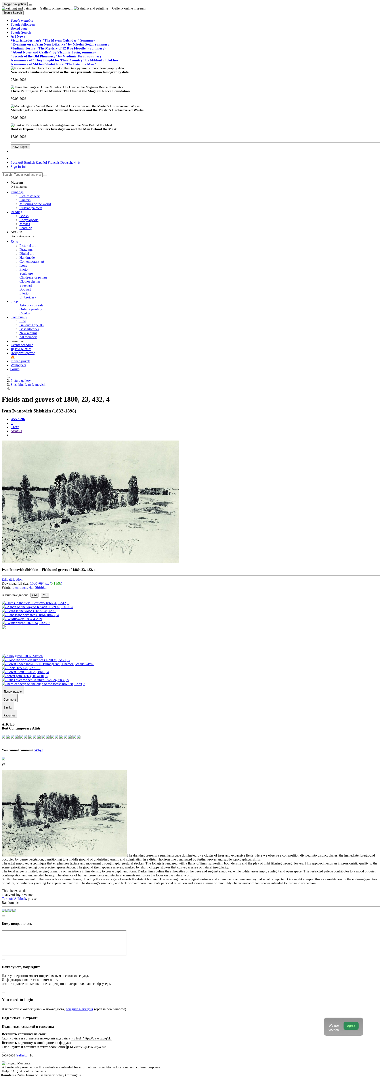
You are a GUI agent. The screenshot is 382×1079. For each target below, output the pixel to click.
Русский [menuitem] (17, 162)
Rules (21, 1075)
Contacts (40, 1071)
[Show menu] (30, 5)
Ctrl (34, 595)
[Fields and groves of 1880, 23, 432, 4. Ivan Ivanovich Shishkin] (90, 562)
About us (27, 1071)
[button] (22, 20)
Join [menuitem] (24, 167)
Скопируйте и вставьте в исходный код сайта (36, 1038)
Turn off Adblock (14, 898)
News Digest (20, 146)
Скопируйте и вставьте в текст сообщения (33, 1047)
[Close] (45, 175)
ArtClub (22, 234)
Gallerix (21, 1055)
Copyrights (73, 1075)
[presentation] (195, 435)
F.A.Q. (15, 1071)
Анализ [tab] (16, 431)
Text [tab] (15, 427)
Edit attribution (12, 579)
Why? (38, 750)
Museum (19, 184)
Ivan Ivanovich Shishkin (30, 587)
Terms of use (34, 1075)
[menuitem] (77, 162)
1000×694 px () (46, 583)
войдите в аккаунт (79, 1009)
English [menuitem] (29, 162)
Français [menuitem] (53, 162)
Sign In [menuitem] (16, 167)
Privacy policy (54, 1075)
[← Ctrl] (26, 623)
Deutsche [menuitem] (66, 162)
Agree (351, 1026)
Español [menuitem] (41, 162)
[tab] (18, 419)
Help (6, 1071)
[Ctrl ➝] (22, 656)
